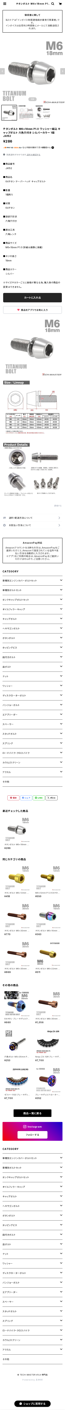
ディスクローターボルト (14, 695)
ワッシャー (8, 686)
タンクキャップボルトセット (16, 599)
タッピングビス (10, 647)
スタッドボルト (10, 733)
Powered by (29, 1380)
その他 (6, 781)
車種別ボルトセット (12, 590)
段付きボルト (9, 657)
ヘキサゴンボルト (11, 628)
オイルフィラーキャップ (14, 609)
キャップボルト (10, 619)
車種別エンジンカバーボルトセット (20, 580)
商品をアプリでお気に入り (33, 310)
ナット (5, 676)
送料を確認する (34, 155)
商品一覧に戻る (32, 1113)
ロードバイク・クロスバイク (16, 753)
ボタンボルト (9, 638)
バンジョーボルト (11, 705)
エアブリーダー (10, 714)
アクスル (7, 772)
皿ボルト (7, 666)
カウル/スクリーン (11, 762)
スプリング (8, 743)
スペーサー (8, 724)
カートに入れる (32, 297)
